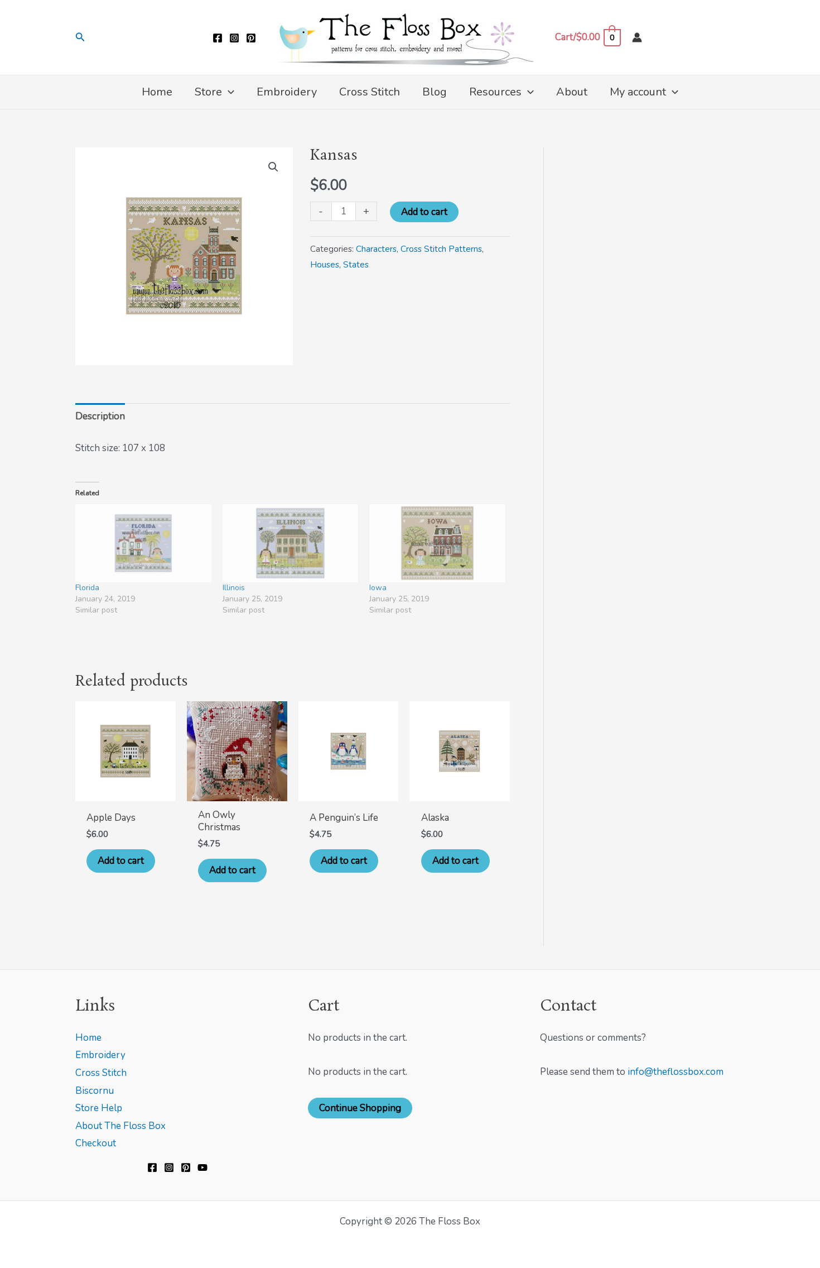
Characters (376, 249)
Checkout (95, 1143)
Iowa (378, 587)
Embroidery (100, 1055)
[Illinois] (291, 543)
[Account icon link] (637, 37)
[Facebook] (218, 38)
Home (88, 1037)
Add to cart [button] (121, 860)
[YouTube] (202, 1167)
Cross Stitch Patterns (441, 249)
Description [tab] (100, 416)
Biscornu (94, 1090)
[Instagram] (234, 38)
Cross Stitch (101, 1072)
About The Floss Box (120, 1125)
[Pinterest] (251, 38)
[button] (80, 37)
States (356, 264)
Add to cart (424, 211)
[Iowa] (437, 543)
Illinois (234, 587)
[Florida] (143, 543)
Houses (324, 264)
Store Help (98, 1108)
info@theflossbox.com (675, 1071)
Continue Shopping (360, 1108)
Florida (87, 587)
